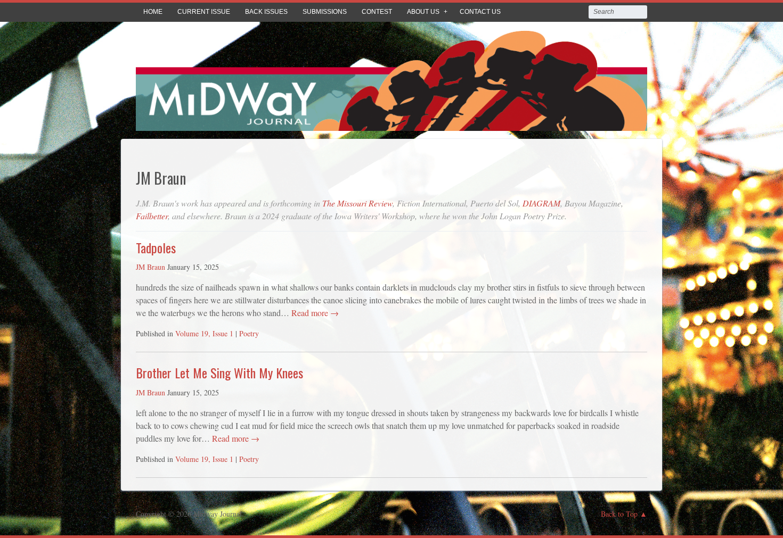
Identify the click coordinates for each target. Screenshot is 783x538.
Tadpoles (156, 247)
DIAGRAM (541, 203)
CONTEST (377, 11)
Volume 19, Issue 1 (204, 333)
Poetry (249, 333)
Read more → (314, 312)
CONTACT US (480, 11)
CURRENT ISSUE (203, 11)
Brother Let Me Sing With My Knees (219, 372)
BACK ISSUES (266, 11)
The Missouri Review (357, 203)
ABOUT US (423, 11)
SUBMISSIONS (325, 11)
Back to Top (619, 514)
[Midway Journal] (391, 123)
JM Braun (150, 267)
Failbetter (152, 215)
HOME (152, 11)
